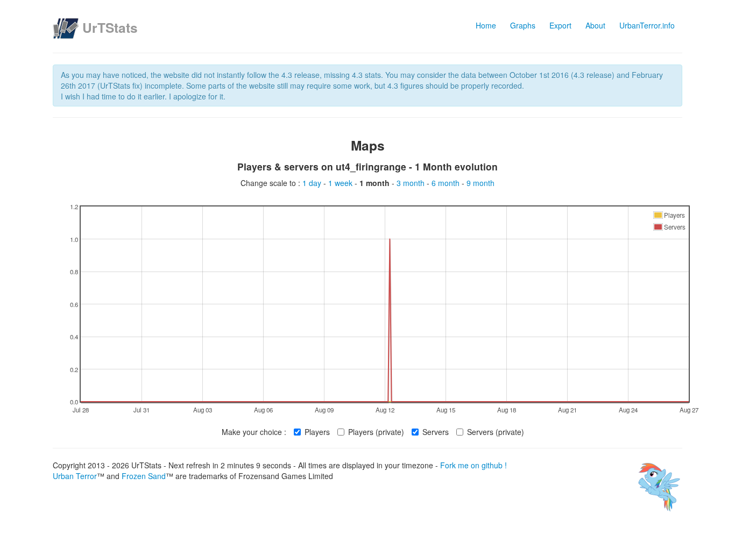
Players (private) (376, 431)
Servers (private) (495, 431)
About (595, 25)
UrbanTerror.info (647, 25)
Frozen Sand (144, 475)
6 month (447, 182)
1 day (312, 182)
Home (486, 25)
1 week (341, 182)
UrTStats (110, 27)
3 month (412, 182)
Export (560, 25)
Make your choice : (254, 431)
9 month (480, 182)
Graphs (522, 25)
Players (317, 431)
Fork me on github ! (473, 465)
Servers (435, 431)
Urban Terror (75, 475)
